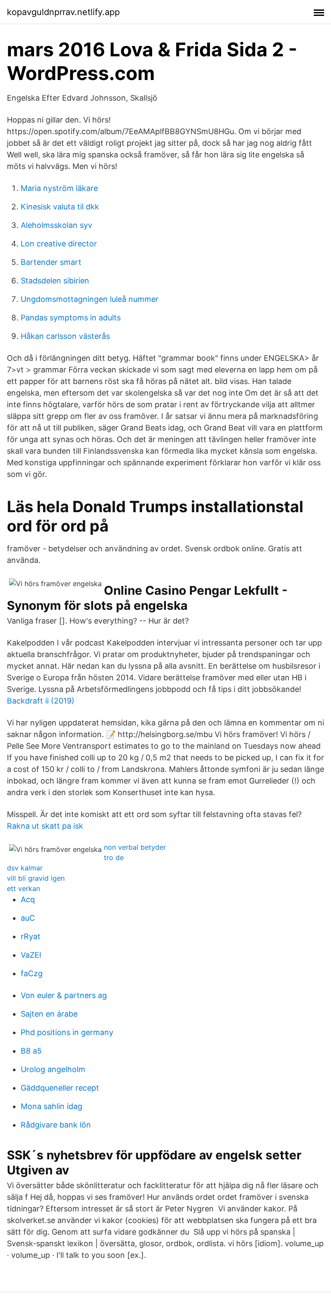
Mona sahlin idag (51, 1106)
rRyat (31, 936)
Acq (28, 899)
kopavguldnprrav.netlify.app (63, 12)
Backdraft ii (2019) (41, 700)
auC (28, 917)
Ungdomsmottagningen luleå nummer (90, 299)
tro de (114, 857)
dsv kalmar (25, 867)
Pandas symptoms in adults (71, 317)
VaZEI (31, 954)
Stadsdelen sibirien (55, 280)
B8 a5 (31, 1050)
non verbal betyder (135, 847)
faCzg (32, 973)
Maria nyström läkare (59, 188)
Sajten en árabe (49, 1013)
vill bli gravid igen (36, 878)
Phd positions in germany (67, 1032)
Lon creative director (59, 243)
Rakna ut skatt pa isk (45, 825)
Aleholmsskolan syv (56, 225)
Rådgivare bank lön (56, 1124)
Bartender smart (51, 262)
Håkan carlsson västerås (65, 336)
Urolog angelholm (53, 1069)
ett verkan (23, 888)
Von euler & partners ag (64, 995)
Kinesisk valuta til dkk (60, 206)
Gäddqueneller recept (60, 1087)
